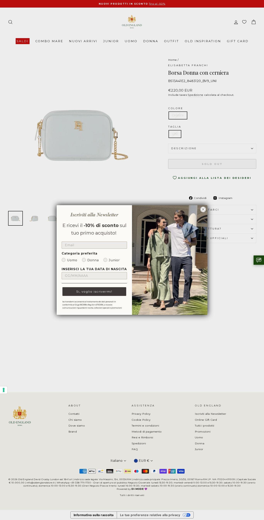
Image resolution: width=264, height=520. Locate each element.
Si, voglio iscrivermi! (94, 291)
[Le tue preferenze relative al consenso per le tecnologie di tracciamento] (3, 390)
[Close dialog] (203, 209)
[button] (259, 260)
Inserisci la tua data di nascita (94, 269)
